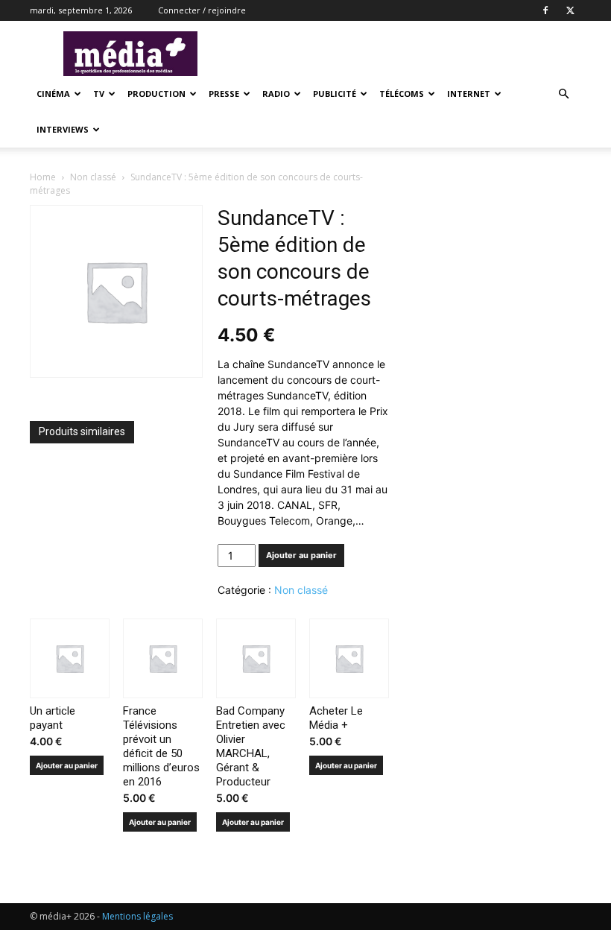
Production (156, 93)
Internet (468, 93)
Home (43, 177)
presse (224, 93)
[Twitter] (570, 10)
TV (98, 93)
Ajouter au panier (301, 555)
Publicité (334, 93)
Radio (276, 93)
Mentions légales (137, 916)
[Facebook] (545, 10)
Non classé (93, 177)
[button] (563, 94)
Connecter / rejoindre (202, 10)
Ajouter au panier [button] (67, 765)
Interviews (63, 129)
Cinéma (53, 93)
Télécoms (401, 93)
